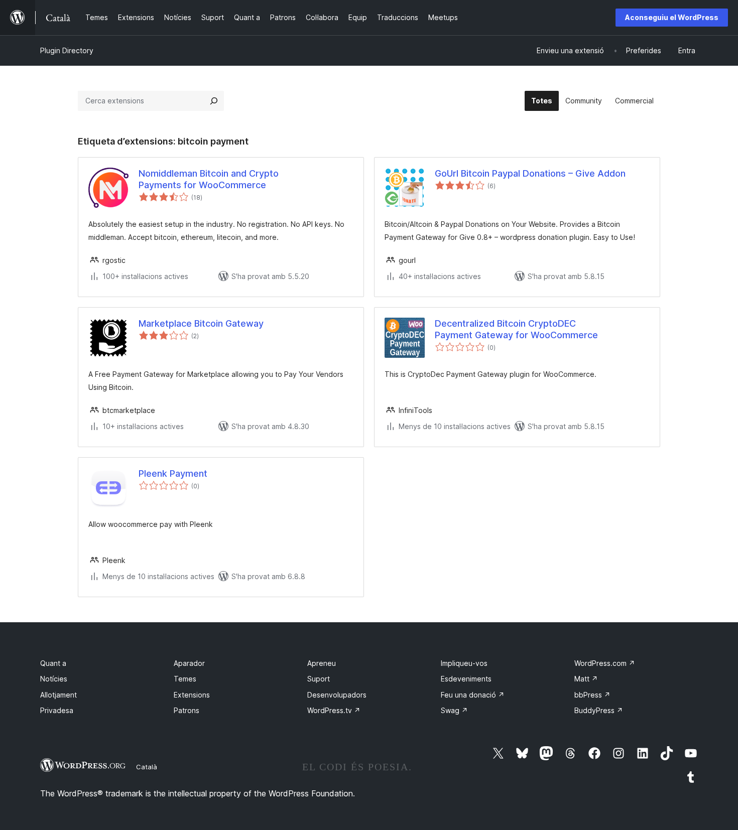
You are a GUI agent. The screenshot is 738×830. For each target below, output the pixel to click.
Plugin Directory (66, 50)
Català (146, 767)
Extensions (192, 694)
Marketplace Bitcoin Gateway (201, 323)
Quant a (53, 663)
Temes (185, 678)
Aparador (189, 663)
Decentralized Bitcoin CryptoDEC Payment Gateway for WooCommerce (516, 329)
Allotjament (58, 694)
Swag (454, 710)
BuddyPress (598, 710)
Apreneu (321, 663)
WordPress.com (604, 663)
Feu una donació (473, 694)
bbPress (592, 694)
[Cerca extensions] (214, 101)
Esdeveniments (466, 678)
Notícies (53, 678)
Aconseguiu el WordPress (671, 17)
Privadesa (56, 710)
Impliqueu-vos (464, 663)
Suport (318, 678)
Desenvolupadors (336, 694)
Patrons (186, 710)
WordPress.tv (333, 710)
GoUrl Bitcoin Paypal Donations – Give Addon (530, 173)
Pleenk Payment (173, 473)
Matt (586, 678)
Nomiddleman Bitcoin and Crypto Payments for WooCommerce (209, 179)
